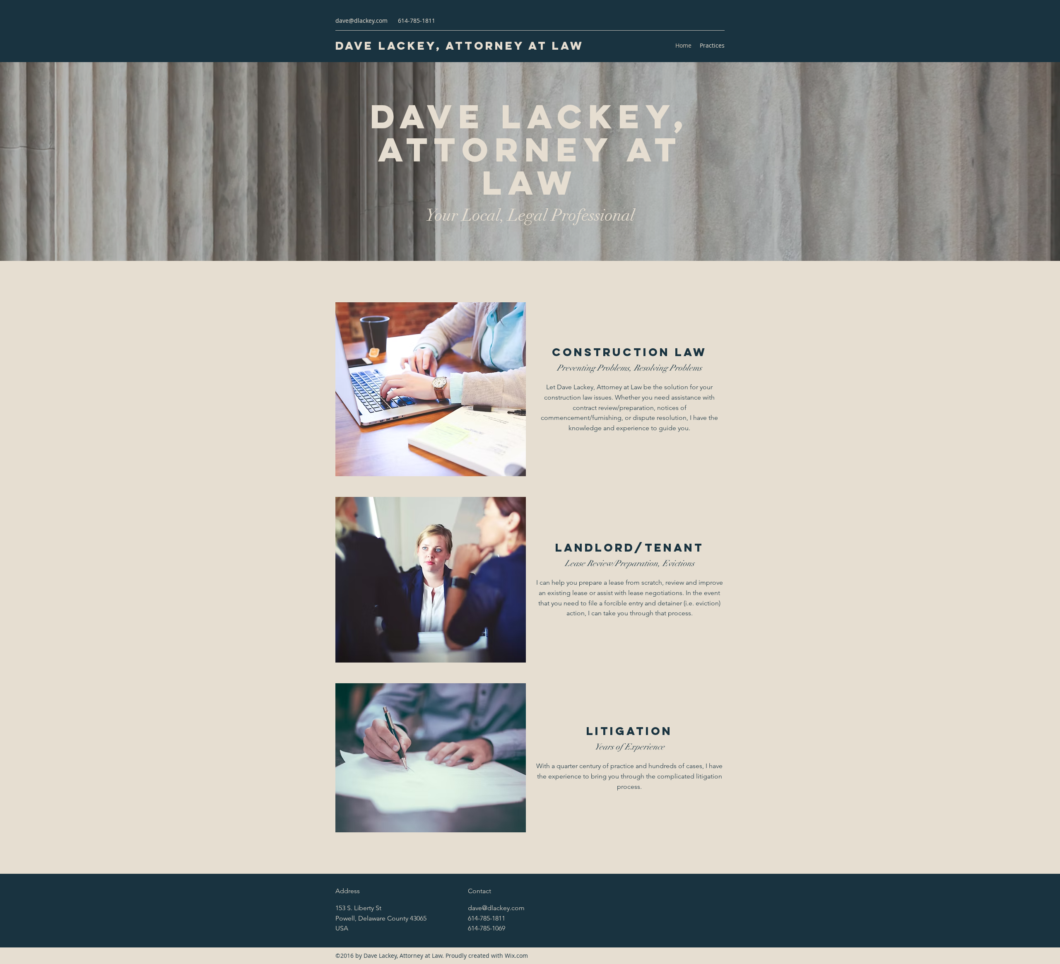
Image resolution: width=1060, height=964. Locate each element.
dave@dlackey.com (361, 20)
